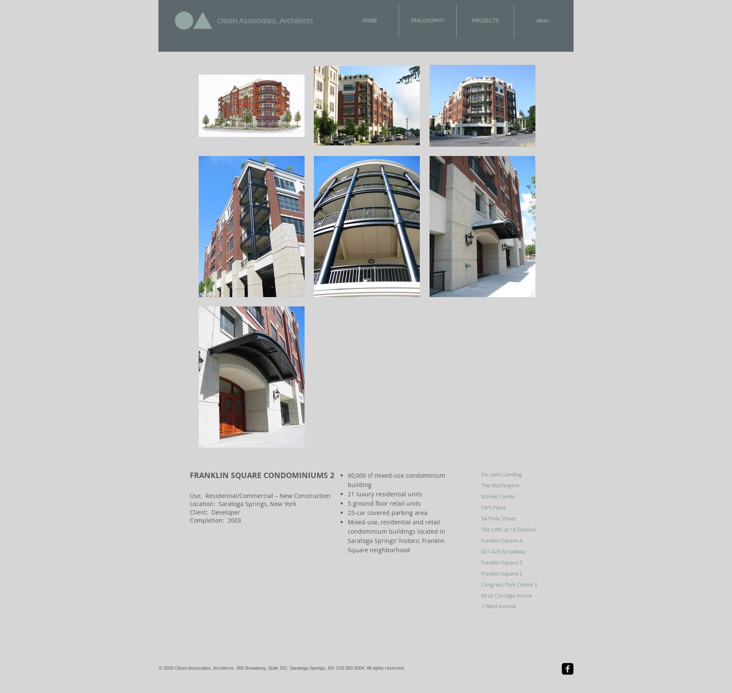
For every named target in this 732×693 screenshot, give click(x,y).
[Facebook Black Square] (568, 669)
